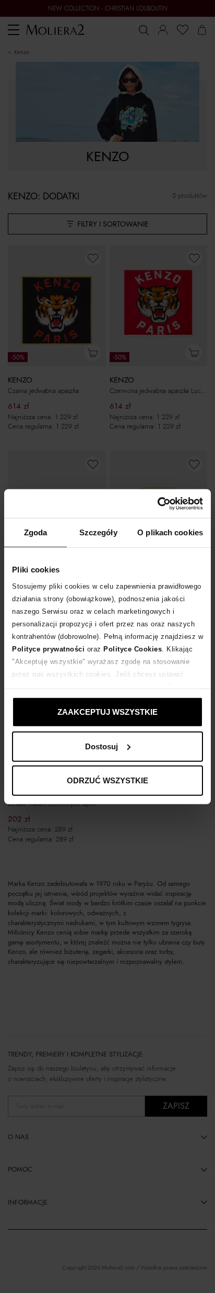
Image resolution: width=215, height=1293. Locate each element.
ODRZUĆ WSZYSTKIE (107, 780)
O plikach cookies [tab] (170, 532)
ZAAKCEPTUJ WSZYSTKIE (107, 711)
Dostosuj (101, 745)
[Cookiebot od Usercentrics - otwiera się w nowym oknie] (157, 503)
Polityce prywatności (48, 649)
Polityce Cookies (132, 649)
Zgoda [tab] (35, 532)
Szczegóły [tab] (98, 532)
